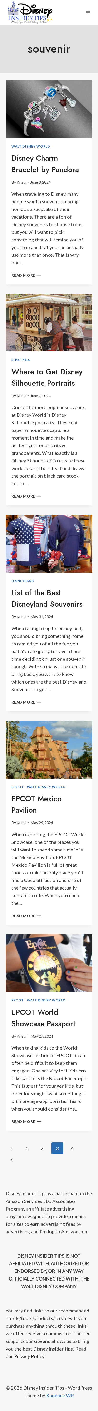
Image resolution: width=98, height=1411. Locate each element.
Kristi (21, 182)
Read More (26, 275)
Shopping (21, 360)
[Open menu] (87, 12)
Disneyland (22, 581)
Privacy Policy (29, 1356)
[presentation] (49, 109)
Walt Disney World (30, 146)
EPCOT (17, 787)
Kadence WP (60, 1395)
